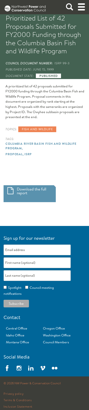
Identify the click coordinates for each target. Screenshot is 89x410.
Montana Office (17, 342)
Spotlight (14, 287)
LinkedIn (30, 368)
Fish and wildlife (37, 129)
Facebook (7, 368)
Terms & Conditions (18, 400)
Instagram (19, 368)
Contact (12, 317)
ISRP (28, 154)
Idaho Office (15, 335)
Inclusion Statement (18, 407)
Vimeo (42, 368)
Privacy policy (13, 394)
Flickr (54, 368)
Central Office (16, 328)
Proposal (14, 154)
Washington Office (57, 335)
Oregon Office (54, 328)
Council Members (56, 342)
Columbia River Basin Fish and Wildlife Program (40, 145)
